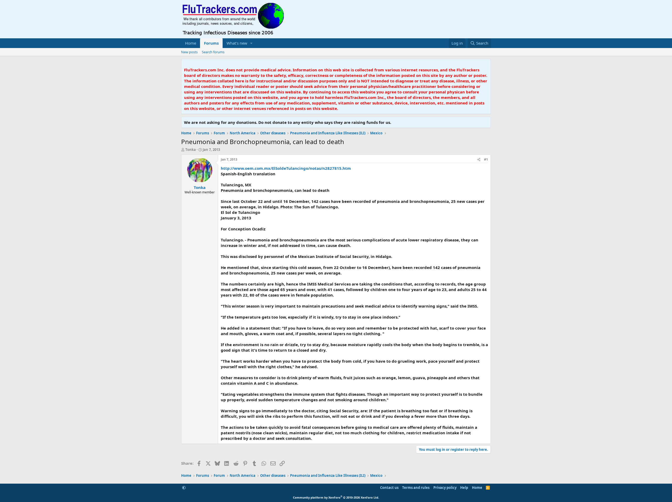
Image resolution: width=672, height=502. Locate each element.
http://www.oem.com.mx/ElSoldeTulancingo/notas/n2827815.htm (286, 168)
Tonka (190, 149)
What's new (237, 43)
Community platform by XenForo (336, 497)
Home (190, 43)
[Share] (478, 160)
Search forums (213, 52)
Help (464, 487)
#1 (486, 159)
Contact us (389, 487)
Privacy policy (444, 487)
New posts (189, 52)
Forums (211, 43)
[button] (251, 43)
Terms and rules (415, 487)
